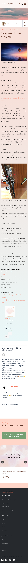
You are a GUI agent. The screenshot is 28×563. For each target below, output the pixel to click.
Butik (3, 519)
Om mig (4, 546)
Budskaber (4, 530)
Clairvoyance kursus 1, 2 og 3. (9, 499)
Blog (3, 540)
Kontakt (4, 550)
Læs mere (8, 335)
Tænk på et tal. (5, 506)
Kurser (3, 526)
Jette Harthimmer (13, 386)
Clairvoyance (5, 543)
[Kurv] (22, 4)
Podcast (3, 523)
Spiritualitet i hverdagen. (8, 510)
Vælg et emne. (5, 503)
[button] (19, 4)
